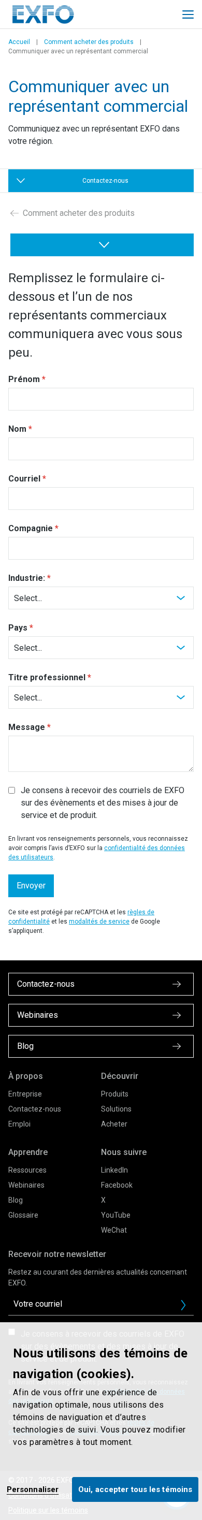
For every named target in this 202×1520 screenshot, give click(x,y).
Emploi (19, 1124)
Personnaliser (33, 1489)
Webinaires (26, 1185)
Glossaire (23, 1215)
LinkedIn (114, 1170)
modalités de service (99, 921)
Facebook (117, 1185)
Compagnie (30, 528)
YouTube (116, 1215)
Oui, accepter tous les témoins (135, 1489)
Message (26, 727)
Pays (17, 628)
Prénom (24, 379)
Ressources (27, 1170)
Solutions (116, 1109)
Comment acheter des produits (89, 42)
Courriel (24, 479)
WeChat (114, 1230)
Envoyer (31, 885)
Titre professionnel (46, 677)
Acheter (114, 1124)
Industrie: (26, 578)
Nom (17, 429)
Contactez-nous (34, 1109)
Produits (114, 1094)
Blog (15, 1200)
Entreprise (25, 1094)
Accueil (19, 42)
